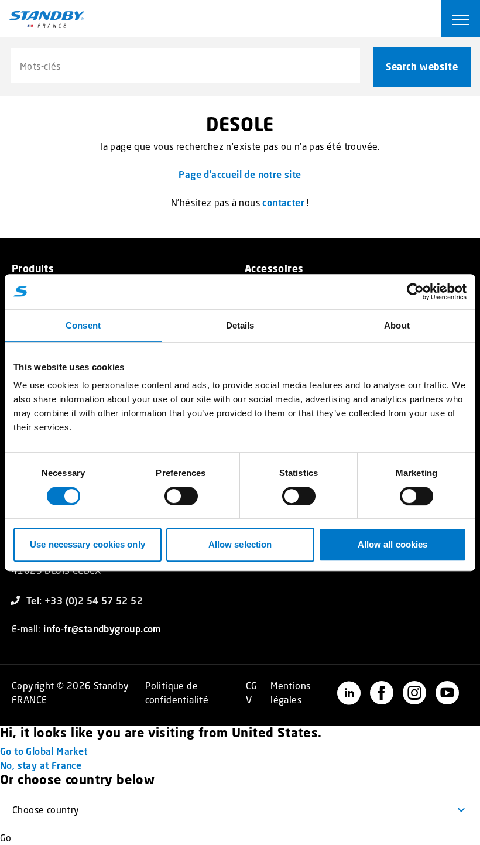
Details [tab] (240, 325)
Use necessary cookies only (87, 544)
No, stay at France (40, 765)
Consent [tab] (83, 325)
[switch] (181, 496)
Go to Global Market (44, 751)
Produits (33, 268)
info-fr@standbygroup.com (102, 628)
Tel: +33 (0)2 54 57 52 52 (84, 600)
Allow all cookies (393, 544)
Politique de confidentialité (176, 692)
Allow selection (240, 544)
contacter (283, 202)
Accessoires (274, 268)
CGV (252, 692)
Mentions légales (290, 692)
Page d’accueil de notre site (240, 174)
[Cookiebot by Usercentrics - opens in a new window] (415, 291)
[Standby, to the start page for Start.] (46, 19)
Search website (422, 67)
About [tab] (397, 325)
